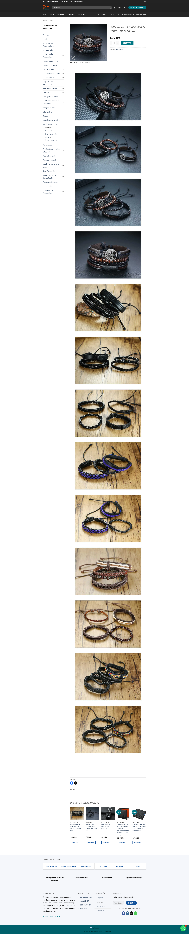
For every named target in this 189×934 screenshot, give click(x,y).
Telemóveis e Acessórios (48, 191)
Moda (47, 137)
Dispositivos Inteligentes (48, 82)
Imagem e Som (49, 108)
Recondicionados (50, 156)
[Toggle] (63, 39)
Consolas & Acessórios (52, 73)
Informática (47, 112)
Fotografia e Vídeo (50, 97)
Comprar (127, 43)
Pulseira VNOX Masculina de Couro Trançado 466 (75, 827)
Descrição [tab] (74, 62)
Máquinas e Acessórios (52, 120)
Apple (45, 39)
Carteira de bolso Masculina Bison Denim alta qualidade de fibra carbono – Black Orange (123, 829)
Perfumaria (47, 145)
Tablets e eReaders (50, 182)
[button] (114, 7)
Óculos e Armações (51, 140)
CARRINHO (84, 901)
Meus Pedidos (86, 897)
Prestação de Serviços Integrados (51, 150)
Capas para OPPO (50, 65)
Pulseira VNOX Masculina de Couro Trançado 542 (91, 827)
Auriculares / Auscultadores (48, 44)
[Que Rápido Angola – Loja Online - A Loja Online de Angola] (46, 7)
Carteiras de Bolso (51, 134)
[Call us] (135, 913)
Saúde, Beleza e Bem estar (51, 165)
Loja (44, 14)
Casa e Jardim (48, 69)
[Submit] (110, 7)
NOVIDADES (61, 14)
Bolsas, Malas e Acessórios (49, 55)
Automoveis (48, 50)
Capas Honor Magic (50, 61)
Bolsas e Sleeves (50, 131)
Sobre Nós (101, 898)
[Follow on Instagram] (145, 1)
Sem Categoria (49, 171)
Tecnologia (47, 186)
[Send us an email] (131, 913)
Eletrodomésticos (50, 88)
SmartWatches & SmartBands (49, 176)
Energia (46, 92)
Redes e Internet (49, 160)
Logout (83, 909)
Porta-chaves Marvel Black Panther (105, 826)
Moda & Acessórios (50, 124)
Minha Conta (86, 905)
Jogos (45, 116)
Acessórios (48, 128)
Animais (46, 35)
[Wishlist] (119, 7)
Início (45, 21)
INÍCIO (52, 14)
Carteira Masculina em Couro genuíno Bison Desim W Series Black (138, 827)
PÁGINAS (71, 14)
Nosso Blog (82, 14)
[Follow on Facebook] (143, 1)
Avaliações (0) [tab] (85, 62)
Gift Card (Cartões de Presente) (51, 102)
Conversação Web (50, 77)
